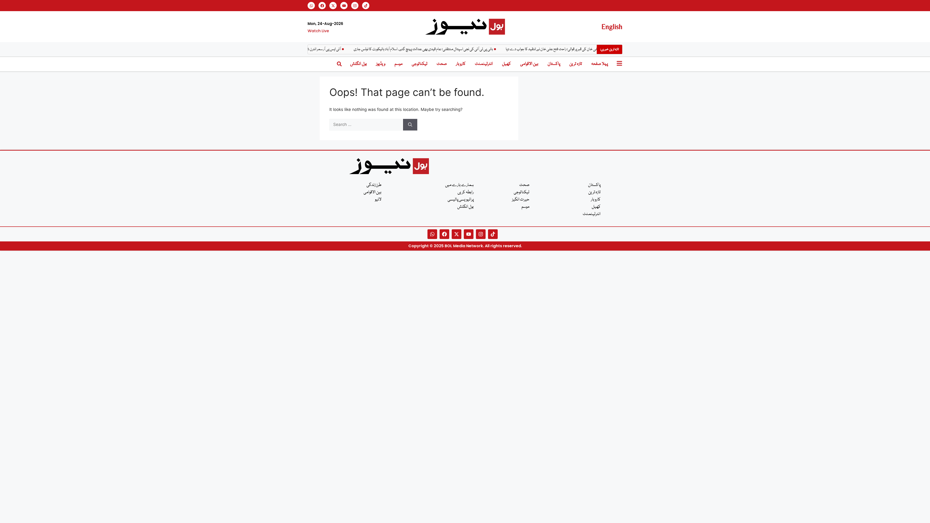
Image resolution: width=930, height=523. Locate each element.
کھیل (506, 64)
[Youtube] (344, 5)
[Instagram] (354, 5)
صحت (442, 64)
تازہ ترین (575, 64)
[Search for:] (366, 124)
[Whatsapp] (311, 5)
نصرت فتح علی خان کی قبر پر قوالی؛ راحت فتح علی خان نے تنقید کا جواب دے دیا (572, 49)
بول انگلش (358, 64)
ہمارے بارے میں (459, 185)
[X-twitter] (333, 5)
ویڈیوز (380, 64)
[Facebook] (322, 5)
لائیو (378, 199)
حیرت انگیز (520, 199)
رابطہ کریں (465, 192)
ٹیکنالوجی (419, 64)
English (611, 26)
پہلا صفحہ (599, 64)
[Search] (410, 125)
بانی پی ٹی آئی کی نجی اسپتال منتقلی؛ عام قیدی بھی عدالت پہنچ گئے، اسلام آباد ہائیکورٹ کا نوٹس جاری (435, 49)
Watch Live (318, 31)
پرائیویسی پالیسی (461, 199)
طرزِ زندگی (373, 185)
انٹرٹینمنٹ (484, 64)
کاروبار (461, 64)
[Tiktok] (365, 5)
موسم (399, 64)
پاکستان (554, 64)
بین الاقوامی (529, 64)
